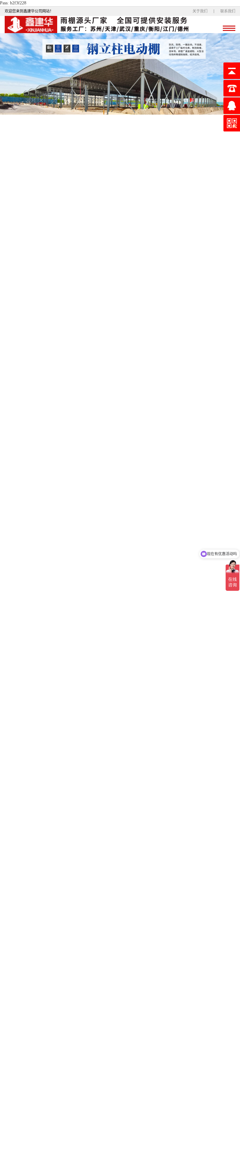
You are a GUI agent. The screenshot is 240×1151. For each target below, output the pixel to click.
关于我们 (200, 11)
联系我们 (227, 11)
